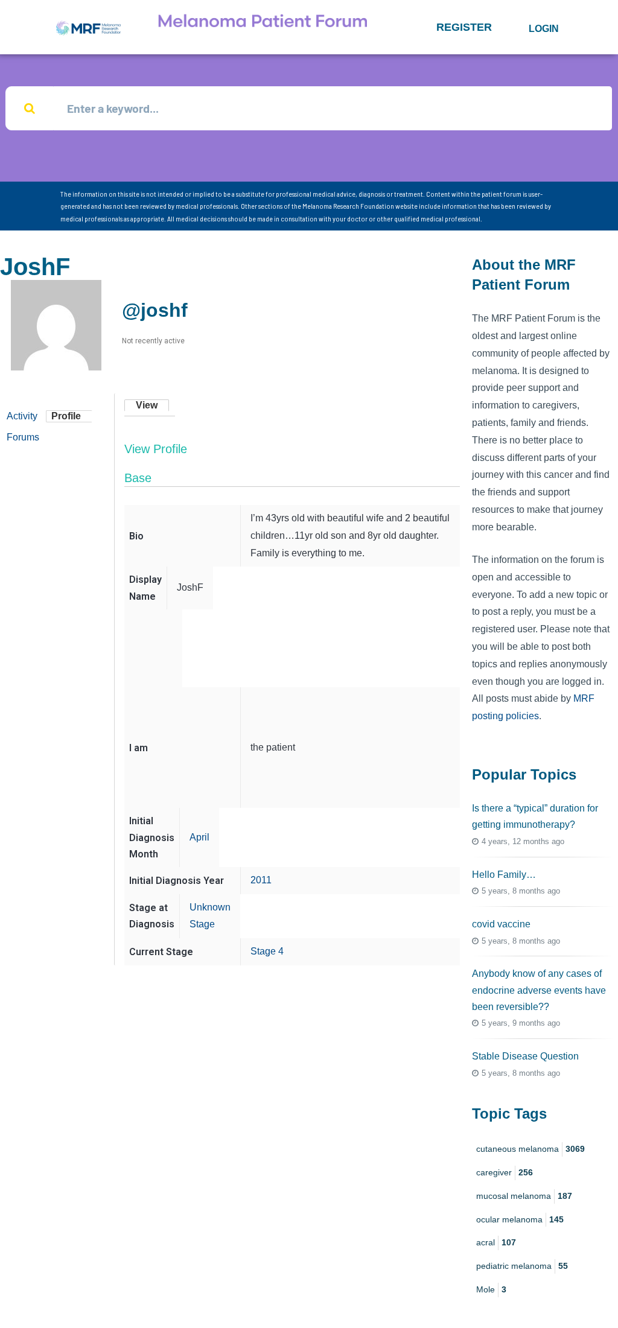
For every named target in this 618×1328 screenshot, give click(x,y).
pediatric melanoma (522, 1266)
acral (496, 1242)
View (147, 405)
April (199, 837)
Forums (23, 437)
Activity (22, 416)
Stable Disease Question (525, 1056)
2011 (261, 880)
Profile (66, 416)
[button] (464, 27)
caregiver (504, 1172)
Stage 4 (267, 951)
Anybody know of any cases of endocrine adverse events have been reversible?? (539, 989)
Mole (491, 1289)
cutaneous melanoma (530, 1149)
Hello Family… (504, 874)
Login (544, 29)
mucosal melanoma (524, 1196)
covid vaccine (501, 924)
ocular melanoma (520, 1219)
